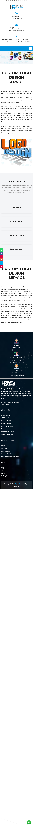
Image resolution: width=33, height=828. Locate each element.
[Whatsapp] (1, 250)
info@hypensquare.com (16, 30)
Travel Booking (5, 429)
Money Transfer (6, 423)
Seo (2, 470)
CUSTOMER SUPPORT (16, 358)
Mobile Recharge (6, 415)
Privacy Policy (5, 451)
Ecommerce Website (7, 431)
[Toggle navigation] (30, 48)
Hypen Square (19, 484)
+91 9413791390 (16, 360)
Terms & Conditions (7, 454)
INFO (16, 370)
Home (3, 445)
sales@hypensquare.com (16, 28)
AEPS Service (5, 418)
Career (3, 473)
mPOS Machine (6, 420)
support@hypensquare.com (16, 362)
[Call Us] (1, 263)
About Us (4, 448)
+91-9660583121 (16, 16)
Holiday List (4, 476)
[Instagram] (1, 256)
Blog (2, 468)
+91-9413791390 (16, 18)
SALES (16, 345)
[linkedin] (1, 266)
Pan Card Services (7, 426)
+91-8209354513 (16, 373)
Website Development (8, 434)
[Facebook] (1, 253)
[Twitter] (1, 259)
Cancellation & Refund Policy (10, 456)
